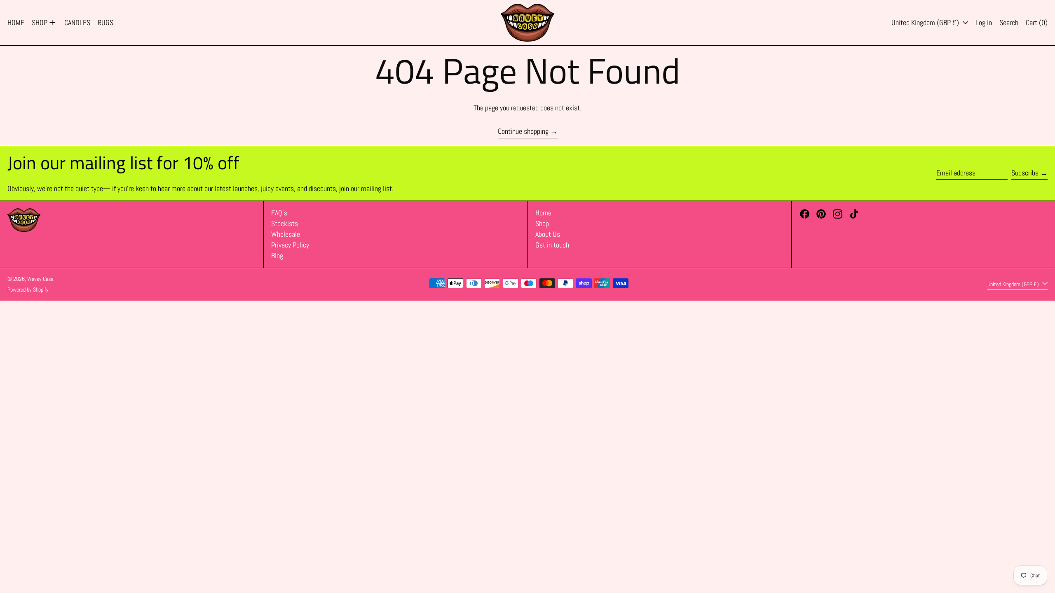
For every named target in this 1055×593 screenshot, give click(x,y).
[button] (1008, 22)
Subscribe (1025, 172)
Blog (277, 255)
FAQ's (279, 212)
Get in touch (552, 245)
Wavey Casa (40, 278)
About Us (547, 234)
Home (543, 212)
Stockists (284, 223)
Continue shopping (523, 131)
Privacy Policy (290, 245)
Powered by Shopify (28, 289)
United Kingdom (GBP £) (926, 22)
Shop (542, 223)
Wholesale (285, 234)
